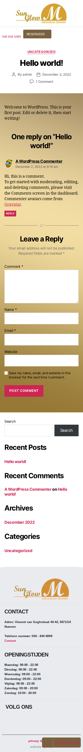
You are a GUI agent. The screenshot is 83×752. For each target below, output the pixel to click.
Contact (10, 640)
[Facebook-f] (8, 719)
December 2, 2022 (56, 74)
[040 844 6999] (3, 31)
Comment (13, 267)
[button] (74, 33)
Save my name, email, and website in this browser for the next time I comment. (40, 375)
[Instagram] (17, 719)
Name (10, 310)
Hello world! (15, 461)
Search (9, 421)
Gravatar (12, 204)
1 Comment (44, 81)
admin (27, 74)
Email (10, 331)
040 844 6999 (11, 36)
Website (10, 352)
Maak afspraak (67, 743)
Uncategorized (41, 52)
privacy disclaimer (41, 741)
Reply (10, 213)
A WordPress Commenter (28, 489)
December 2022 (19, 522)
